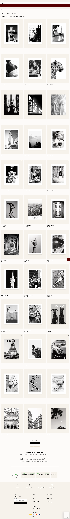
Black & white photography (13, 9)
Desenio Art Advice (49, 494)
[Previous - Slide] (20, 475)
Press (33, 495)
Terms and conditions (49, 498)
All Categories (23, 7)
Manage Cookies (49, 504)
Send (20, 503)
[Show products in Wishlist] (67, 3)
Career (33, 498)
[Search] (65, 3)
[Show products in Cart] (68, 3)
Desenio (37, 516)
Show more (35, 442)
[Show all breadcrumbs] (1, 9)
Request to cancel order (50, 502)
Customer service (49, 495)
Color (30, 7)
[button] (66, 515)
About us (34, 494)
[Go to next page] (39, 446)
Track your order (49, 497)
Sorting (47, 7)
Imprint (33, 497)
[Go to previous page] (30, 446)
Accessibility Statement (36, 501)
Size (41, 7)
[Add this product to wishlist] (22, 20)
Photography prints (6, 9)
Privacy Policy (48, 501)
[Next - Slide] (58, 475)
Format (36, 7)
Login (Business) (35, 506)
